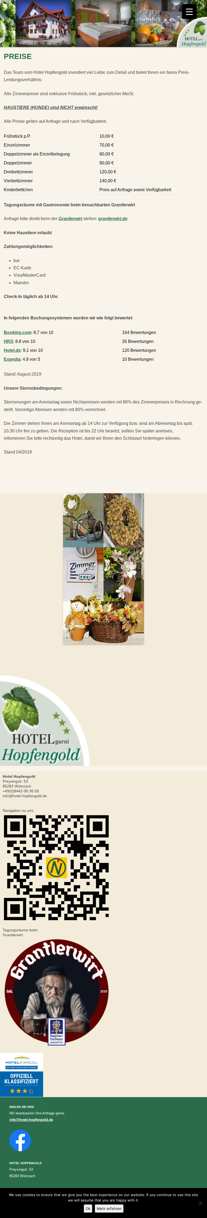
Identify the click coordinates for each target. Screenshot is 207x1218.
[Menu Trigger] (189, 11)
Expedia (12, 359)
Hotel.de (12, 350)
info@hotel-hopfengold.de (31, 1120)
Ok (88, 1208)
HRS (8, 341)
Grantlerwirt (70, 218)
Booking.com (17, 332)
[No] (200, 1203)
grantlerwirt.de (112, 218)
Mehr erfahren (109, 1208)
